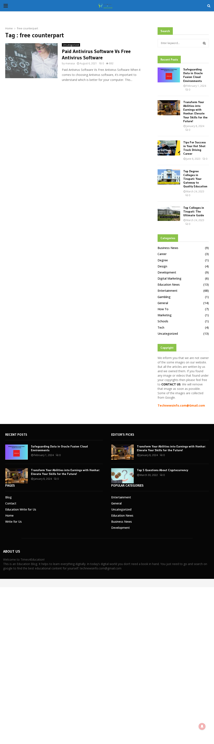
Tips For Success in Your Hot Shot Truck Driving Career (194, 148)
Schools (163, 321)
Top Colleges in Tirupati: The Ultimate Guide (193, 211)
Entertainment (167, 291)
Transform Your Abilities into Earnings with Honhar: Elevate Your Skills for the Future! (195, 111)
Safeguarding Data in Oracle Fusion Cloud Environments (193, 75)
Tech (161, 327)
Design (162, 266)
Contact (10, 503)
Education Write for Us (20, 509)
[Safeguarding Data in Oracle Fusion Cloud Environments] (169, 75)
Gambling (164, 297)
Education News (169, 284)
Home (9, 515)
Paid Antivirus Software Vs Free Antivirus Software (96, 54)
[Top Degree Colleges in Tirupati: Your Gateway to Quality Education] (169, 176)
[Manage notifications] (202, 726)
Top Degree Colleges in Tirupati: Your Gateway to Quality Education (195, 178)
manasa (70, 63)
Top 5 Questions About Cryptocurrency (162, 470)
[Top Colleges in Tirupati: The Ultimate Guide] (169, 213)
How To (163, 309)
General (163, 303)
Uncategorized (71, 44)
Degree (163, 260)
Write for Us (13, 522)
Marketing (165, 315)
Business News (168, 248)
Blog (8, 497)
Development (167, 272)
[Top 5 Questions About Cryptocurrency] (122, 475)
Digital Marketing (169, 278)
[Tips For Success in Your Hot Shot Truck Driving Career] (169, 148)
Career (162, 254)
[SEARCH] (204, 43)
